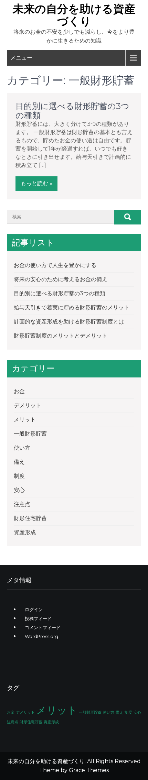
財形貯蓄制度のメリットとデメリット (60, 335)
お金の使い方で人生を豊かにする (55, 265)
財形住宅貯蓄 (30, 518)
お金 (19, 391)
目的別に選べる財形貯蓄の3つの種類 (72, 110)
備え (19, 462)
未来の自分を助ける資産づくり (74, 15)
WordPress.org (41, 636)
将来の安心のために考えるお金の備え (60, 279)
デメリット (27, 405)
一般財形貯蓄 (30, 433)
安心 (19, 490)
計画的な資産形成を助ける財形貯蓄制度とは (69, 321)
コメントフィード (43, 627)
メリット (25, 419)
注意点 (22, 504)
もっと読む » (36, 183)
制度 (19, 476)
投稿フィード (38, 618)
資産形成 (25, 532)
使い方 (22, 447)
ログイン (34, 609)
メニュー (21, 57)
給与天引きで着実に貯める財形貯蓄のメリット (71, 307)
